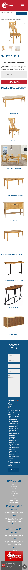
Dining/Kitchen (8, 19)
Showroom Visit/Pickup (12, 403)
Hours (14, 491)
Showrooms (14, 486)
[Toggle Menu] (24, 5)
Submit (13, 470)
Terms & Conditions (14, 502)
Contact (14, 488)
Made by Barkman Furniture (14, 62)
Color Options (14, 493)
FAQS (14, 495)
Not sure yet (12, 407)
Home (2, 19)
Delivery (11, 406)
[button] (24, 23)
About (14, 484)
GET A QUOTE (14, 82)
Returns (14, 498)
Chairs (13, 19)
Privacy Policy (14, 500)
